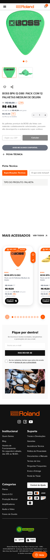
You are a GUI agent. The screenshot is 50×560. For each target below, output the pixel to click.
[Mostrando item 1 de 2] (23, 61)
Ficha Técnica (14, 154)
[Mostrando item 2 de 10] (15, 317)
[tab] (23, 61)
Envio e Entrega (34, 471)
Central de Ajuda (38, 485)
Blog (4, 441)
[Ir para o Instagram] (19, 422)
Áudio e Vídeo (8, 509)
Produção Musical (9, 499)
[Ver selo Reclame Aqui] (25, 529)
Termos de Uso (33, 461)
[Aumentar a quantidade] (45, 115)
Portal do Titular (34, 476)
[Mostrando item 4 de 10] (21, 317)
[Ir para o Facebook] (25, 422)
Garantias (31, 441)
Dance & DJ (7, 494)
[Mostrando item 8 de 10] (32, 317)
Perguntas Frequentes (37, 466)
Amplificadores (8, 504)
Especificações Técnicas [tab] (15, 173)
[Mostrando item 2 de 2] (26, 61)
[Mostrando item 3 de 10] (18, 317)
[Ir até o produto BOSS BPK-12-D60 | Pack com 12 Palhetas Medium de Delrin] (17, 257)
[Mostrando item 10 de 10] (37, 317)
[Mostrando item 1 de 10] (12, 317)
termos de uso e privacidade (25, 362)
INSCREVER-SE (25, 353)
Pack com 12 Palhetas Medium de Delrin (17, 279)
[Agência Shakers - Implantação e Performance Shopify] (19, 540)
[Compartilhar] (11, 86)
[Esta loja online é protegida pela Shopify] (31, 540)
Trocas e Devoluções (36, 436)
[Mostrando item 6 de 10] (26, 317)
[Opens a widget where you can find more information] (39, 555)
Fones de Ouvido (9, 514)
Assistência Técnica (35, 446)
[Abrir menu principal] (4, 6)
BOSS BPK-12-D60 (12, 275)
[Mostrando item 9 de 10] (35, 317)
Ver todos (38, 235)
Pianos (5, 489)
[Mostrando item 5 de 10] (23, 317)
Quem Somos (8, 436)
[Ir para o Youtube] (31, 422)
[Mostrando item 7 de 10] (29, 317)
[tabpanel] (25, 201)
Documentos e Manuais (37, 456)
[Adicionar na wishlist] (4, 86)
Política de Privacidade (36, 451)
